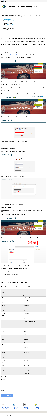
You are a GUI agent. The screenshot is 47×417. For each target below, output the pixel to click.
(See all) (19, 399)
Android (8, 24)
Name (2, 390)
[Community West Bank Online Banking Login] (39, 404)
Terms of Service (40, 415)
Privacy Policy (33, 415)
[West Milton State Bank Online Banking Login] (17, 404)
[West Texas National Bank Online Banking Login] (28, 404)
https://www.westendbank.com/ (11, 20)
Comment (3, 379)
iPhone (12, 24)
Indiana (11, 27)
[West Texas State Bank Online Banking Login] (6, 404)
